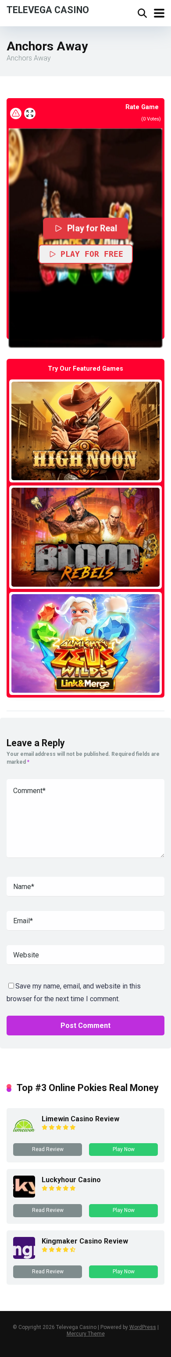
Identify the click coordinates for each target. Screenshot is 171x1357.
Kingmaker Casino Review (85, 1241)
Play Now (124, 1149)
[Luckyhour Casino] (24, 1195)
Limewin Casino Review (80, 1119)
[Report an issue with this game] (15, 113)
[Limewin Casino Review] (24, 1134)
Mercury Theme (86, 1334)
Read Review (48, 1149)
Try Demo (85, 430)
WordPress (142, 1327)
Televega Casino (48, 9)
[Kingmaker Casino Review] (24, 1256)
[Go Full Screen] (30, 113)
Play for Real (92, 228)
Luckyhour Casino (71, 1180)
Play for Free (92, 254)
